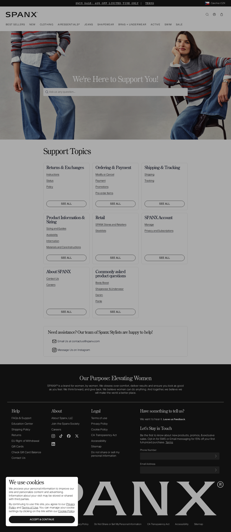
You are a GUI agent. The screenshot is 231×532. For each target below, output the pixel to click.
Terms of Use (30, 507)
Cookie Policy (66, 511)
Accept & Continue (42, 520)
